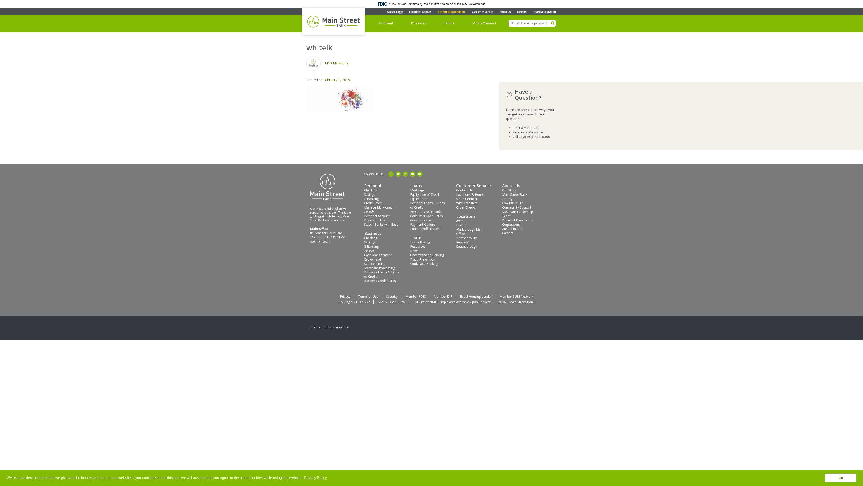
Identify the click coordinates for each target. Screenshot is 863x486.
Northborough (466, 238)
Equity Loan (418, 199)
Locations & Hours (420, 12)
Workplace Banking (424, 263)
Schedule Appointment (452, 12)
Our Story (509, 190)
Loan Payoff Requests (426, 229)
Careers (522, 12)
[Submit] (552, 23)
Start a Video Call (526, 127)
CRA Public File (512, 203)
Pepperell (463, 242)
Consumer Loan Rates (426, 216)
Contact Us (464, 190)
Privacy (345, 296)
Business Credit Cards (380, 281)
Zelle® (369, 211)
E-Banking (371, 199)
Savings (369, 194)
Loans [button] (449, 23)
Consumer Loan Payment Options (423, 222)
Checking (370, 190)
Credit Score (373, 203)
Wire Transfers (467, 203)
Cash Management (378, 255)
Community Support (516, 207)
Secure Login (395, 12)
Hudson (461, 225)
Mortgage (417, 190)
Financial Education (544, 12)
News (414, 251)
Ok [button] (841, 478)
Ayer (459, 221)
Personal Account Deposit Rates (377, 218)
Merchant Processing (379, 268)
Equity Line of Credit (424, 194)
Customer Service (482, 12)
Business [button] (418, 23)
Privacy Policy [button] (315, 478)
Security (392, 296)
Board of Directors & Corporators (517, 222)
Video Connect (484, 23)
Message (535, 132)
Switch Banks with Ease (381, 224)
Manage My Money (378, 207)
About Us (505, 12)
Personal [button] (385, 23)
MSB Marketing (336, 63)
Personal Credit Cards (426, 211)
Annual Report (512, 229)
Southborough (466, 246)
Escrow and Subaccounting (374, 261)
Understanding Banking (427, 255)
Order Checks (466, 207)
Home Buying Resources (420, 244)
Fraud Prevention (422, 259)
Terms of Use (368, 296)
